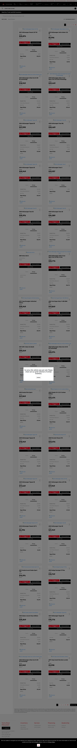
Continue (38, 377)
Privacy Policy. (51, 742)
